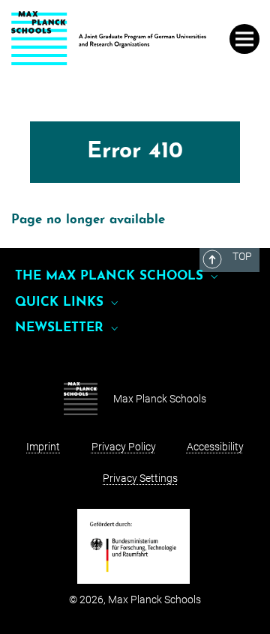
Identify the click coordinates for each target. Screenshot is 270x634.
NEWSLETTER (61, 327)
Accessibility (215, 447)
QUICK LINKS (61, 302)
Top (242, 256)
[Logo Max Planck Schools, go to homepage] (108, 38)
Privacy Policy (124, 447)
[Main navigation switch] (245, 39)
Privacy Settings (140, 478)
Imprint (43, 447)
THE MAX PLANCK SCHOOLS (111, 276)
